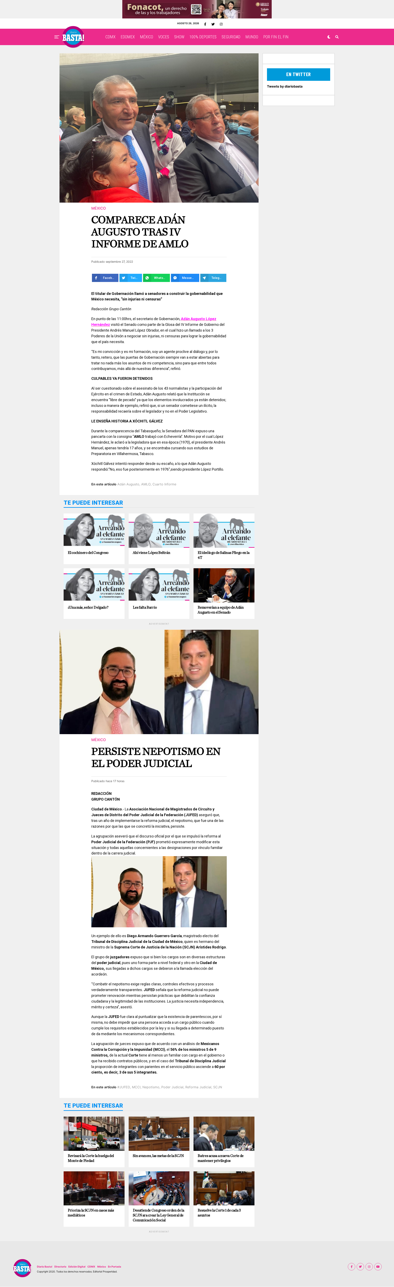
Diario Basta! (44, 1266)
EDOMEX (128, 36)
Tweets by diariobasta (284, 86)
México (101, 1266)
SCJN (217, 1087)
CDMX (110, 36)
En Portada (114, 1266)
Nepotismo (150, 1087)
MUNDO (251, 36)
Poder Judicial (172, 1087)
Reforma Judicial (198, 1087)
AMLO (146, 484)
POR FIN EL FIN (276, 36)
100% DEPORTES (202, 36)
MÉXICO (146, 36)
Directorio (60, 1266)
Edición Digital (76, 1266)
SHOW (179, 36)
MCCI (136, 1087)
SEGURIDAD (231, 36)
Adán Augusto (128, 484)
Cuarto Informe (164, 484)
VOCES (163, 36)
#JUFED (123, 1087)
